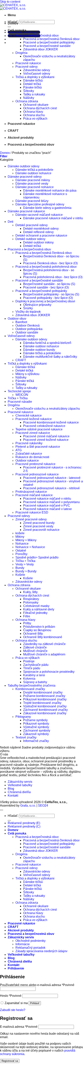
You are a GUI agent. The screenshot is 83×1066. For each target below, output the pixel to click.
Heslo (10, 995)
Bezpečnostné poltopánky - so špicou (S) (51, 294)
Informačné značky (36, 741)
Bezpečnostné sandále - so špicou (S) (49, 284)
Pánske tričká (32, 87)
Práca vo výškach (35, 118)
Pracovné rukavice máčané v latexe (47, 509)
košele (20, 533)
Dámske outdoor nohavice (33, 173)
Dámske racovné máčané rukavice (39, 214)
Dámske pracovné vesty (31, 183)
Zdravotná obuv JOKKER (40, 49)
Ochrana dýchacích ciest (40, 108)
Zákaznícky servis (20, 781)
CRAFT (13, 130)
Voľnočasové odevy (36, 73)
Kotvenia (29, 678)
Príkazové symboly (36, 723)
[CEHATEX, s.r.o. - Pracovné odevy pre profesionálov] (13, 6)
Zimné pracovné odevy (31, 519)
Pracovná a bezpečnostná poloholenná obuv (46, 266)
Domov (13, 23)
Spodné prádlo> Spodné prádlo (36, 557)
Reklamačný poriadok (30, 947)
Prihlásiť (34, 1003)
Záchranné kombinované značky (45, 709)
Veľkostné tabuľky (20, 785)
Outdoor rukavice (27, 460)
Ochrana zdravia (26, 101)
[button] (12, 15)
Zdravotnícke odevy (36, 70)
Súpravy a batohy (35, 682)
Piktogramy (23, 716)
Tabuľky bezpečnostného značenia (31, 685)
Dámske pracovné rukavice (26, 211)
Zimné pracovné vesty (38, 526)
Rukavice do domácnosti (32, 457)
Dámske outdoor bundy (39, 349)
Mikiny (19, 536)
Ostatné (20, 550)
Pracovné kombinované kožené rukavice (51, 422)
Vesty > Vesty (24, 564)
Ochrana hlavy (33, 111)
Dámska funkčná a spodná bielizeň (47, 342)
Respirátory (31, 599)
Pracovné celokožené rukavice (44, 426)
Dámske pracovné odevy (25, 176)
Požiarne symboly (35, 720)
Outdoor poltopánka (28, 329)
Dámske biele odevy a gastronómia (47, 207)
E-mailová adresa (18, 1026)
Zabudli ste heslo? (12, 1010)
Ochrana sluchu (34, 115)
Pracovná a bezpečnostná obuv (37, 35)
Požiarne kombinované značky (44, 696)
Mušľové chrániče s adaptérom (44, 654)
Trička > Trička (18, 398)
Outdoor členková (27, 325)
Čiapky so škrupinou (37, 630)
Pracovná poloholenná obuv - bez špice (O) (52, 277)
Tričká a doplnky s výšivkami (34, 77)
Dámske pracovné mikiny (32, 180)
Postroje (29, 661)
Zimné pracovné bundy (39, 522)
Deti (10, 221)
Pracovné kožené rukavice (33, 419)
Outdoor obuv (17, 318)
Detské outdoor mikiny (38, 242)
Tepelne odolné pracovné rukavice (39, 429)
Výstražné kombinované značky (45, 706)
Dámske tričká (33, 80)
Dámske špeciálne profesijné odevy (39, 204)
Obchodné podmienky (30, 940)
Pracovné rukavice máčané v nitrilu (47, 498)
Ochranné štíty (33, 633)
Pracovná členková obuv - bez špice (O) (50, 263)
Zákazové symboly (36, 734)
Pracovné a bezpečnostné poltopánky (49, 42)
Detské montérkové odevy (41, 228)
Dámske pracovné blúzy (31, 201)
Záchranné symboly (36, 730)
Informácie (22, 944)
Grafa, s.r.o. (28, 805)
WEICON (21, 394)
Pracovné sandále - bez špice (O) (46, 287)
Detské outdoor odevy (30, 239)
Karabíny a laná (34, 675)
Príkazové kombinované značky (45, 699)
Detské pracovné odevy (31, 225)
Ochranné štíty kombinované (42, 637)
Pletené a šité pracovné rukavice (37, 446)
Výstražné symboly (36, 727)
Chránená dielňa (19, 792)
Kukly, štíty (30, 592)
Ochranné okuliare (35, 104)
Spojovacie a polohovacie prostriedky (49, 671)
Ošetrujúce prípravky (37, 304)
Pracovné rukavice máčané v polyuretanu (51, 502)
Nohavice (22, 543)
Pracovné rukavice (28, 63)
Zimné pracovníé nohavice (41, 529)
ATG (18, 450)
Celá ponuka (17, 30)
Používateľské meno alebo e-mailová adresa (37, 985)
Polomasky (30, 602)
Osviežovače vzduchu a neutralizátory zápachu (47, 408)
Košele (20, 574)
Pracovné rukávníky (28, 443)
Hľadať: (13, 815)
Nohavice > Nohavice (30, 547)
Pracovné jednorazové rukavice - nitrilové (51, 488)
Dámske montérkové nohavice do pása (49, 190)
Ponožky (21, 554)
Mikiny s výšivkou (27, 374)
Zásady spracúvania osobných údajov (41, 951)
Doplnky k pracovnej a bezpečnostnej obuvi (45, 301)
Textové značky (25, 737)
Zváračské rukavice (28, 453)
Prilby (27, 623)
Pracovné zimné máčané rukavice (46, 436)
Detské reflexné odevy (38, 232)
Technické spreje (19, 391)
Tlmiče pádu (31, 668)
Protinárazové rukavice (31, 491)
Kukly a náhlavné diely (38, 609)
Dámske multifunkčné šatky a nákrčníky (50, 356)
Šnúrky (28, 308)
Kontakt (13, 795)
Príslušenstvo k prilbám (39, 626)
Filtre (26, 616)
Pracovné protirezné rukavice (35, 464)
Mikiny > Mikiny (25, 540)
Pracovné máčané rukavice (34, 495)
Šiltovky (28, 91)
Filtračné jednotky (35, 612)
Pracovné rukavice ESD (31, 512)
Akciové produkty (21, 137)
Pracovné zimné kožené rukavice (46, 439)
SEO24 (43, 805)
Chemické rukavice (28, 415)
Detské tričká (32, 84)
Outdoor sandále (26, 332)
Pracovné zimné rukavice (32, 432)
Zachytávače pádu (35, 664)
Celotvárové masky (36, 606)
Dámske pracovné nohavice (34, 187)
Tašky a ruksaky (34, 94)
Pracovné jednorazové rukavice (37, 474)
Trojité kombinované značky (42, 702)
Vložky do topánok (28, 311)
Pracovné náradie (20, 401)
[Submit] (9, 820)
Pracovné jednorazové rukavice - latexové (51, 477)
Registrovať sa (10, 1060)
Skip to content (10, 1)
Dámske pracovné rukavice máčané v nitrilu (53, 218)
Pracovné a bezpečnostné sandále (47, 46)
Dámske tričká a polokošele (34, 169)
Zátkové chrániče (35, 647)
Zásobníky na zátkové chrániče (44, 644)
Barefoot (21, 322)
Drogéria (21, 52)
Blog (11, 788)
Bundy (19, 567)
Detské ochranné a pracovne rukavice (41, 235)
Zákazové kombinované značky (44, 713)
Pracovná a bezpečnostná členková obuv (51, 39)
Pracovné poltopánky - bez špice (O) (48, 297)
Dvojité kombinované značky (43, 692)
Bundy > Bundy (25, 571)
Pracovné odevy (26, 66)
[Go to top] (1, 810)
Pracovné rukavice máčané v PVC (46, 505)
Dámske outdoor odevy (23, 166)
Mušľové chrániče (35, 651)
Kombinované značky (30, 689)
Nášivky (28, 97)
